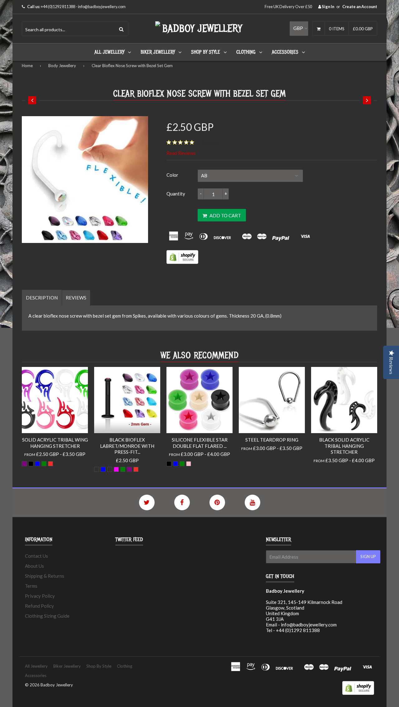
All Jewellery (109, 52)
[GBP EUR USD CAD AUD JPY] (299, 28)
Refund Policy (39, 606)
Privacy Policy (40, 596)
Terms (31, 586)
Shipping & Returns (44, 576)
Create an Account (359, 6)
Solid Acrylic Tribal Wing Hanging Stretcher (55, 443)
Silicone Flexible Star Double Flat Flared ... (200, 443)
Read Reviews (180, 153)
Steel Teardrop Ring (271, 439)
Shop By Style (205, 52)
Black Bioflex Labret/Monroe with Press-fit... (127, 446)
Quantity (175, 193)
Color (172, 175)
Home (27, 65)
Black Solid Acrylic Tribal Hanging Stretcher (344, 446)
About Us (34, 566)
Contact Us (36, 556)
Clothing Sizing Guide (47, 616)
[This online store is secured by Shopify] (182, 262)
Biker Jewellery (158, 52)
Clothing (246, 52)
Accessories (285, 52)
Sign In (327, 6)
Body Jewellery (62, 65)
